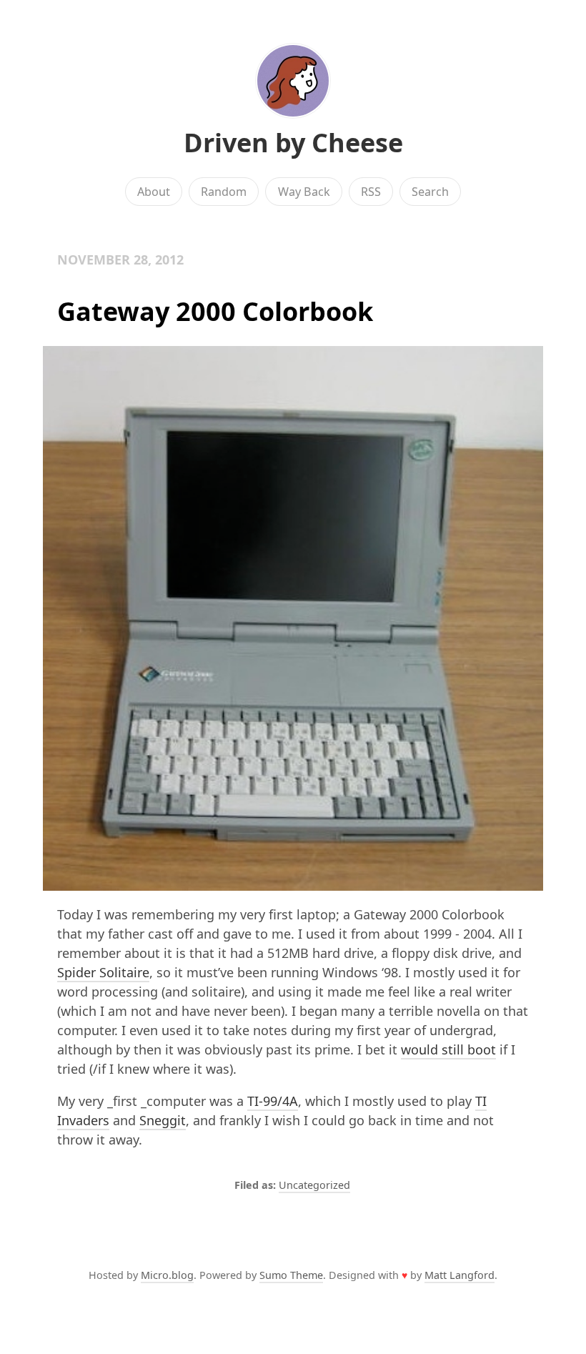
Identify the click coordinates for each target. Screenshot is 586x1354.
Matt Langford (459, 1275)
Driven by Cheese (293, 142)
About (153, 191)
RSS (371, 191)
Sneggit (162, 1120)
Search (430, 191)
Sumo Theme (291, 1275)
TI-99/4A (272, 1101)
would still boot (448, 1049)
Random (224, 191)
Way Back (304, 191)
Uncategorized (314, 1185)
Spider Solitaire (103, 972)
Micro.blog (167, 1275)
